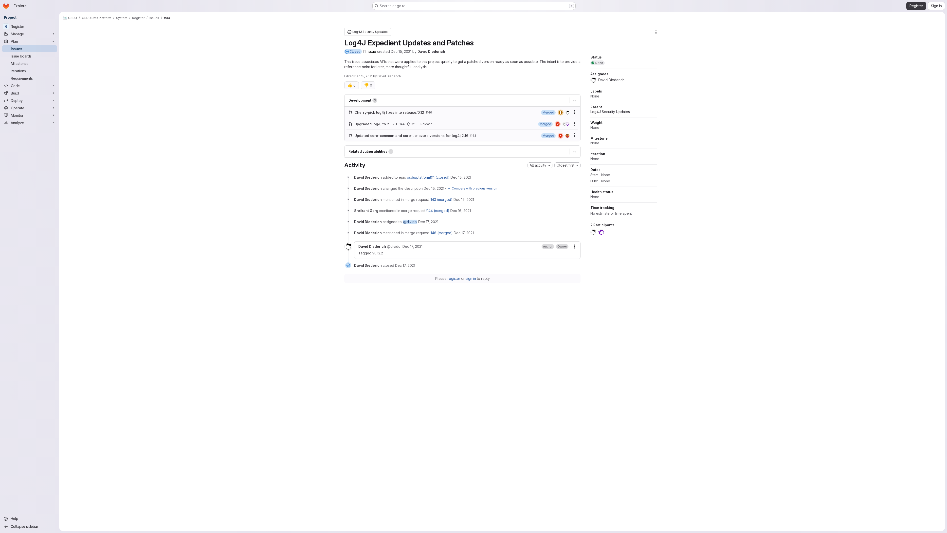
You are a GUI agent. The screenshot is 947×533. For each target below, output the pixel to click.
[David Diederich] (567, 112)
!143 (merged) (441, 199)
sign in (471, 278)
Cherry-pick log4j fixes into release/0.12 (389, 112)
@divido (410, 222)
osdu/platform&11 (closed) (428, 177)
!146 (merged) (441, 233)
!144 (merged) (437, 211)
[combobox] (540, 165)
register (454, 278)
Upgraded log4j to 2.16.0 (375, 124)
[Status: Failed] (558, 124)
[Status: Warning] (561, 112)
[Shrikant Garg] (567, 124)
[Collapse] (574, 100)
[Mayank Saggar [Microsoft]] (567, 136)
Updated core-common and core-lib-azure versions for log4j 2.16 (411, 135)
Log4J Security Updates (610, 112)
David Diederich (431, 51)
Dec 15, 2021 (401, 51)
